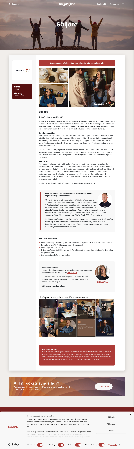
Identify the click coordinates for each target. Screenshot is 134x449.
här (102, 63)
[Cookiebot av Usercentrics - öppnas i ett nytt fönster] (13, 444)
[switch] (61, 444)
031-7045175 (72, 273)
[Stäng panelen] (130, 415)
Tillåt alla (111, 417)
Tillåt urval (111, 424)
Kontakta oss (114, 4)
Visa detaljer (113, 445)
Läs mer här (102, 387)
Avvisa (111, 431)
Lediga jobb (101, 4)
